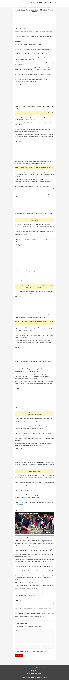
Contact (47, 667)
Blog (24, 667)
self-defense (31, 563)
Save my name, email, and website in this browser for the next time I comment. (31, 651)
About (44, 667)
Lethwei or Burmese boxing (35, 585)
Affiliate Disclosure (39, 667)
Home (22, 667)
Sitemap (27, 667)
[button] (55, 2)
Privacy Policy (32, 667)
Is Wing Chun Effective (19, 504)
